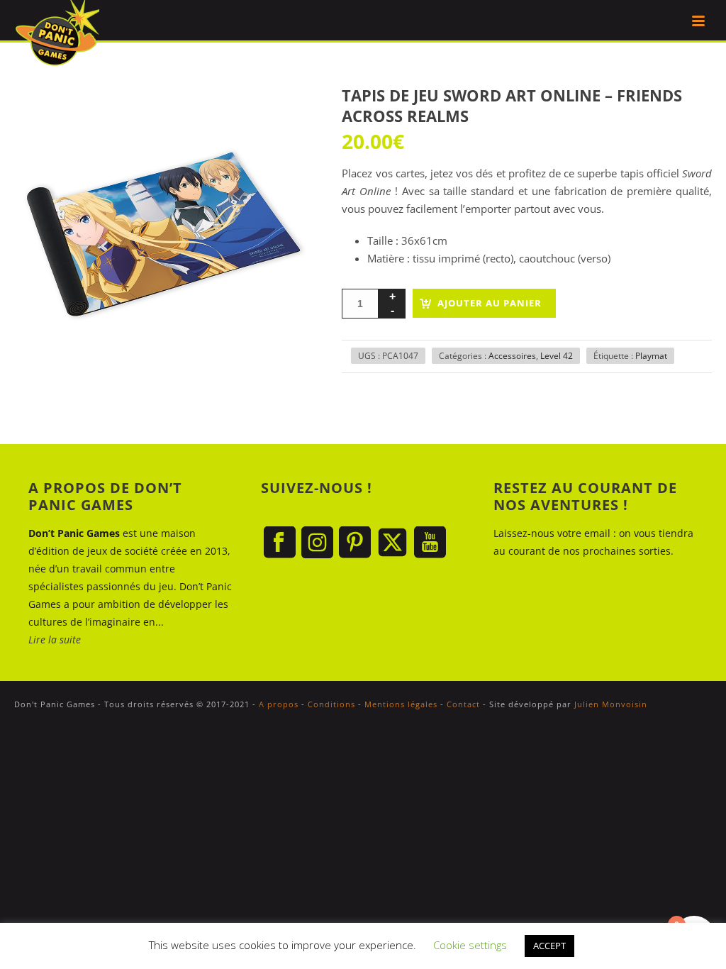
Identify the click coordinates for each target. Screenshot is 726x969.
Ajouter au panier (489, 303)
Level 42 (556, 356)
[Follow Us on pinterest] (355, 543)
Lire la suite (54, 639)
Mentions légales (400, 704)
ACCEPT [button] (549, 945)
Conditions (331, 704)
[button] (285, 113)
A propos (278, 704)
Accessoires (512, 356)
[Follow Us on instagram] (317, 543)
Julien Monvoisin (610, 704)
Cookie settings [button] (470, 945)
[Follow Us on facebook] (280, 543)
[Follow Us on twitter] (392, 543)
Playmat (651, 356)
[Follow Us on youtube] (430, 543)
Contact (463, 704)
